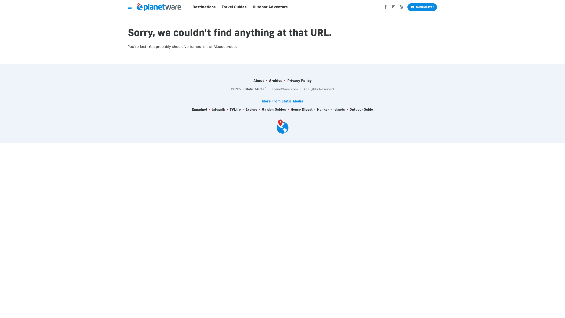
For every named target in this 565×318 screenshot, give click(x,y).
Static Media (255, 89)
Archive (275, 80)
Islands (339, 109)
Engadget (199, 109)
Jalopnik (218, 109)
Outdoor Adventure (270, 7)
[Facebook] (386, 8)
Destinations (204, 7)
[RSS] (401, 8)
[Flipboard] (394, 8)
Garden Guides (274, 109)
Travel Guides (234, 7)
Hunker (323, 109)
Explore (251, 109)
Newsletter (425, 7)
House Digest (302, 109)
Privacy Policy (299, 80)
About (258, 80)
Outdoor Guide (361, 109)
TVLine (235, 109)
